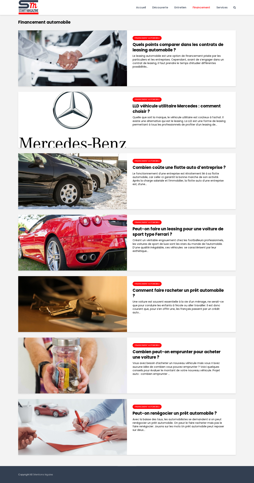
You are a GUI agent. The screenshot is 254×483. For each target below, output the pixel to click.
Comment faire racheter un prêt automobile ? (178, 293)
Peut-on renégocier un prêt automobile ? (175, 413)
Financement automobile (147, 38)
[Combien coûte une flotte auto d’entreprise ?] (72, 181)
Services (222, 7)
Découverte (160, 7)
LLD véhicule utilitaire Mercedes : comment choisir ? (177, 109)
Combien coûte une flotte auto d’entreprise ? (179, 167)
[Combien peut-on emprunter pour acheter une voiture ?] (72, 365)
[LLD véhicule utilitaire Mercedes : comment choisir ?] (72, 119)
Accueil (141, 7)
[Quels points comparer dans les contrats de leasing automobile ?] (72, 58)
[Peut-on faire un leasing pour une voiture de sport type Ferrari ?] (72, 242)
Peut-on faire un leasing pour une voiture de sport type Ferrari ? (178, 231)
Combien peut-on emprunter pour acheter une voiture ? (177, 354)
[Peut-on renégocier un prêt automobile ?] (72, 427)
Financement (201, 7)
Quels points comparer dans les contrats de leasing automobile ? (178, 47)
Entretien (180, 7)
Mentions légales (43, 474)
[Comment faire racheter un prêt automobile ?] (72, 304)
